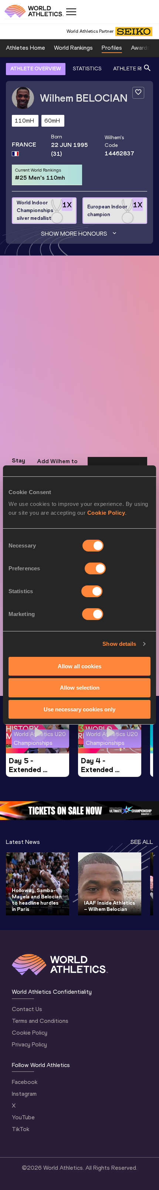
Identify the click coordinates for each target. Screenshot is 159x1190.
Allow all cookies (79, 666)
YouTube (23, 1117)
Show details (119, 644)
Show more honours (74, 233)
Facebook (24, 1081)
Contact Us (27, 1009)
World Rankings (73, 47)
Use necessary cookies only (79, 709)
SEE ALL (142, 841)
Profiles (112, 47)
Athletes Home (25, 47)
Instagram (24, 1093)
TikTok (20, 1129)
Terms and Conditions (40, 1020)
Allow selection (79, 687)
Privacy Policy (29, 1044)
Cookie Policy (106, 512)
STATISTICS (87, 69)
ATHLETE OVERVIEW (35, 69)
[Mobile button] (71, 11)
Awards (140, 47)
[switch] (95, 568)
